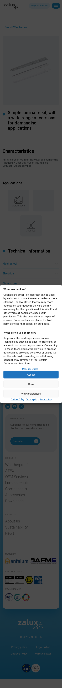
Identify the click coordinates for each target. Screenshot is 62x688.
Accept (31, 374)
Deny (31, 383)
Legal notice (45, 399)
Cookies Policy (17, 399)
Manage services (30, 369)
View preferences (31, 393)
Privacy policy (32, 399)
